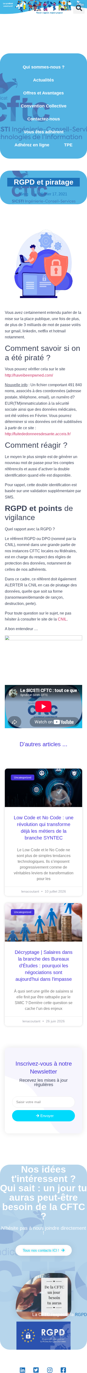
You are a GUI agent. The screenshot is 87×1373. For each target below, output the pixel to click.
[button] (79, 8)
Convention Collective (43, 106)
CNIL (62, 619)
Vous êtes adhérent (44, 132)
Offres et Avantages (43, 93)
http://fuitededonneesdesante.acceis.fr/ (38, 434)
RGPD (81, 1314)
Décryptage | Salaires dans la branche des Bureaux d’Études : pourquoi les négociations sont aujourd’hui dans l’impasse (43, 966)
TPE (68, 145)
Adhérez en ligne (31, 145)
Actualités (43, 80)
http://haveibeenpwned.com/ (29, 375)
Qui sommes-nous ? (44, 67)
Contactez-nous (43, 119)
